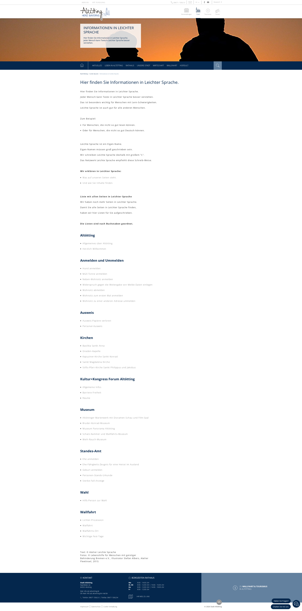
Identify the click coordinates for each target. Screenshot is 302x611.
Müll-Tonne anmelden (95, 273)
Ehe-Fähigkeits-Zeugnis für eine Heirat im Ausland (111, 464)
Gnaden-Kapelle (92, 351)
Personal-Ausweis (92, 326)
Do (130, 587)
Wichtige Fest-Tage (93, 536)
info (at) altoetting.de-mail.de (97, 593)
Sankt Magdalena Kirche (96, 362)
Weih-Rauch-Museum (95, 439)
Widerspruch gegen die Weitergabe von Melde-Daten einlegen (118, 284)
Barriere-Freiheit (92, 392)
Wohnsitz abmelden (94, 290)
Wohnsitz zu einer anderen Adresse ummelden (109, 301)
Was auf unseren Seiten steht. (100, 177)
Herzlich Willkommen (94, 248)
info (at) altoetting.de (91, 591)
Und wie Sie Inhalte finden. (98, 183)
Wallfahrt (88, 525)
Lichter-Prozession (93, 520)
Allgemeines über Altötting (97, 243)
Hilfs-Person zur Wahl (95, 500)
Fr (129, 589)
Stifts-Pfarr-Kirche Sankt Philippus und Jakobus (109, 367)
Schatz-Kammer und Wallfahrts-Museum (105, 434)
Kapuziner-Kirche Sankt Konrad (100, 356)
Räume (86, 398)
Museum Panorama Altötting (99, 428)
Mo (130, 582)
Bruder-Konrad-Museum (96, 423)
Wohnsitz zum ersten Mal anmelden (103, 295)
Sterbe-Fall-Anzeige (93, 480)
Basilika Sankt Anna (94, 345)
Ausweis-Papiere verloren (97, 320)
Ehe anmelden (91, 459)
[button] (218, 2)
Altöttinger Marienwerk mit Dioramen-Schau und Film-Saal (116, 417)
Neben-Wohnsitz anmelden (98, 279)
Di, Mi (131, 585)
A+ (196, 2)
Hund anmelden (92, 268)
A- (198, 2)
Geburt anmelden (93, 469)
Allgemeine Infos (92, 387)
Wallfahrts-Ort (91, 530)
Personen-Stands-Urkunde (98, 475)
